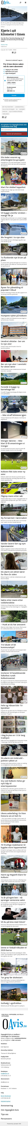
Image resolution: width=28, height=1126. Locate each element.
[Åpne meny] (25, 2)
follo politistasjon (8, 109)
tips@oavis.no (5, 1073)
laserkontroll (19, 107)
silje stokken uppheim (15, 111)
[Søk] (20, 2)
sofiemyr (22, 109)
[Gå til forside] (8, 2)
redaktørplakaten (20, 1038)
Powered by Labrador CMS (14, 1123)
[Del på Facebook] (13, 52)
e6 (16, 109)
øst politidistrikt (7, 107)
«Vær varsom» (16, 1040)
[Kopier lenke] (15, 52)
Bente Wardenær (6, 1096)
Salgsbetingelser (5, 1101)
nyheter (4, 111)
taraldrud (5, 114)
